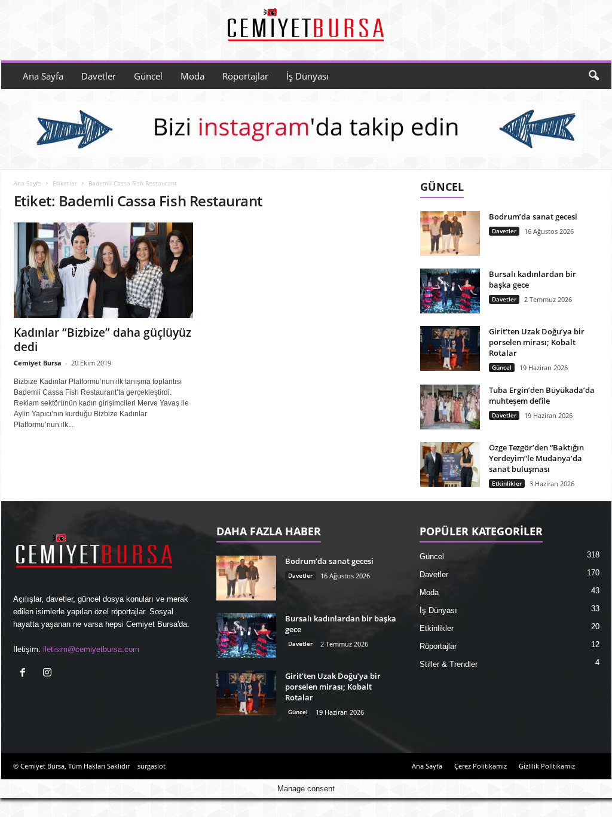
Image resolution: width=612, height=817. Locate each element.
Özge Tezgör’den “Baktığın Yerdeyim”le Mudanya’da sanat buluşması (536, 458)
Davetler (98, 76)
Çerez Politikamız (480, 765)
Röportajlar (245, 76)
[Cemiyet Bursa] (306, 27)
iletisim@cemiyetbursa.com (91, 649)
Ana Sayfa (43, 76)
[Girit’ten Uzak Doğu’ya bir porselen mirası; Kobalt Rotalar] (450, 348)
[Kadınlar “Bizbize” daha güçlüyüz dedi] (103, 270)
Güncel (148, 76)
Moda (192, 76)
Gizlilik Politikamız (547, 765)
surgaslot (151, 765)
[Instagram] (49, 673)
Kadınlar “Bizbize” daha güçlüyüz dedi (102, 340)
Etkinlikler (507, 483)
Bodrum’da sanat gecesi (533, 216)
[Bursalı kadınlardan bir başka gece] (450, 291)
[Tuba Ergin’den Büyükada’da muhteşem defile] (450, 407)
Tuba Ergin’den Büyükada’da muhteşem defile (542, 395)
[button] (593, 76)
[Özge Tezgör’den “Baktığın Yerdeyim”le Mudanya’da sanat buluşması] (450, 464)
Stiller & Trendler (449, 664)
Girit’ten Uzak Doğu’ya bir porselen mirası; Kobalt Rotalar (537, 342)
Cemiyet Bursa (38, 362)
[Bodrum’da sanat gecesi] (450, 233)
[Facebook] (25, 673)
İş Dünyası (307, 76)
